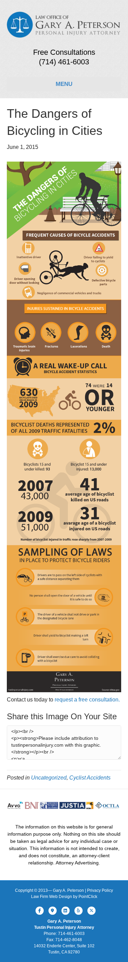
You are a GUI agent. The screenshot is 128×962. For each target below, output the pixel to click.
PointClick (88, 896)
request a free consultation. (87, 699)
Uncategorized (49, 778)
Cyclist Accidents (90, 778)
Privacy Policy (100, 890)
